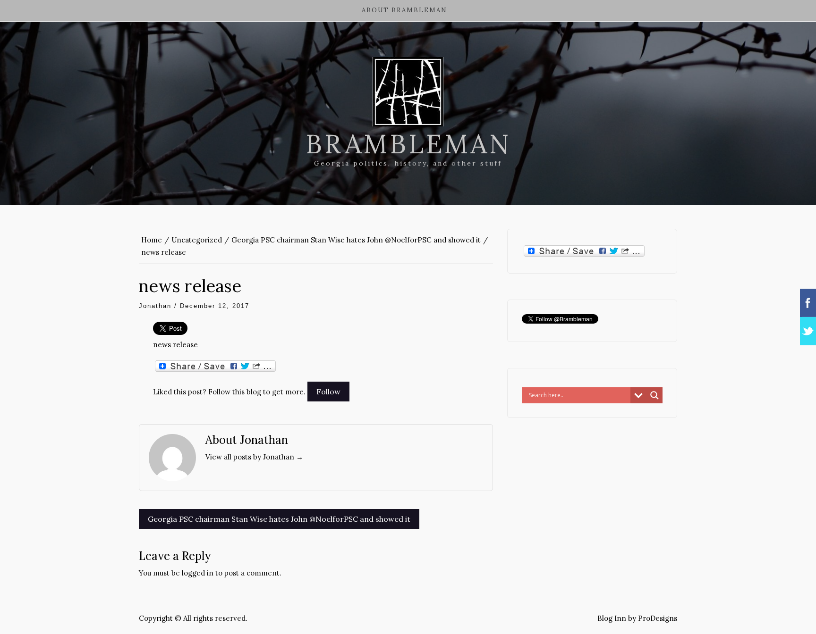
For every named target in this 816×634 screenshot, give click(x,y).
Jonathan (155, 305)
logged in (197, 572)
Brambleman (408, 143)
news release (175, 344)
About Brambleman (404, 10)
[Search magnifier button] (654, 395)
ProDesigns (657, 618)
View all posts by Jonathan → (254, 456)
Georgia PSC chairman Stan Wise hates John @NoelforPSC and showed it (279, 519)
